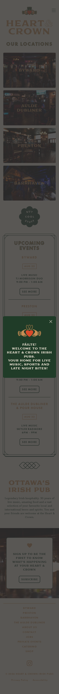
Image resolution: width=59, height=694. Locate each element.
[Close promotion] (50, 321)
